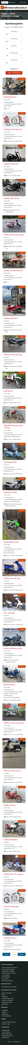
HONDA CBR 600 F (11, 318)
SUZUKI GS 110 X (10, 938)
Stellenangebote (6, 1016)
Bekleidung (5, 1014)
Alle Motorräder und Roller (9, 968)
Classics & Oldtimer (7, 1000)
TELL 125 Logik (9, 613)
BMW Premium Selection (9, 973)
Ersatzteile (5, 1010)
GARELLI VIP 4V (9, 805)
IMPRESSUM (5, 1037)
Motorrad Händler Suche (9, 1022)
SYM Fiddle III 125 (10, 462)
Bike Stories (5, 1004)
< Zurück (6, 954)
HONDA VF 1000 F (10, 492)
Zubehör (4, 1012)
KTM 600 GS (8, 391)
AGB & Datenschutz (7, 1036)
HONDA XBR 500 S (11, 840)
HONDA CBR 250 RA (11, 198)
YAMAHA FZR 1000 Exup (13, 355)
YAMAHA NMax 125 (11, 164)
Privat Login (22, 2)
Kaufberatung (5, 1030)
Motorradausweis (7, 1034)
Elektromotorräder (7, 1002)
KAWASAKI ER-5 (10, 97)
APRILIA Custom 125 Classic (14, 723)
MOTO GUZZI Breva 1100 (13, 648)
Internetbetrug (6, 1032)
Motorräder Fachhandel (8, 971)
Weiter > (21, 954)
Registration (12, 2)
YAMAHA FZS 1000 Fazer (13, 129)
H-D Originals (6, 975)
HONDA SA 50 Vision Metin (14, 235)
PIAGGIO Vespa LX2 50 (12, 771)
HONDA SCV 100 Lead (12, 578)
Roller (3, 995)
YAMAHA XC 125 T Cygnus (13, 874)
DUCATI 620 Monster (11, 907)
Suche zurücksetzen (14, 73)
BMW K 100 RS (9, 685)
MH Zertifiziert (6, 977)
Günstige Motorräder (8, 998)
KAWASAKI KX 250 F (11, 542)
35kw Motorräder (7, 993)
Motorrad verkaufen (7, 981)
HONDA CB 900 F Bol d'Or (13, 271)
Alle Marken (5, 979)
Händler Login (6, 1024)
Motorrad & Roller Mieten (9, 987)
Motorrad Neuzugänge (8, 969)
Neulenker (5, 997)
